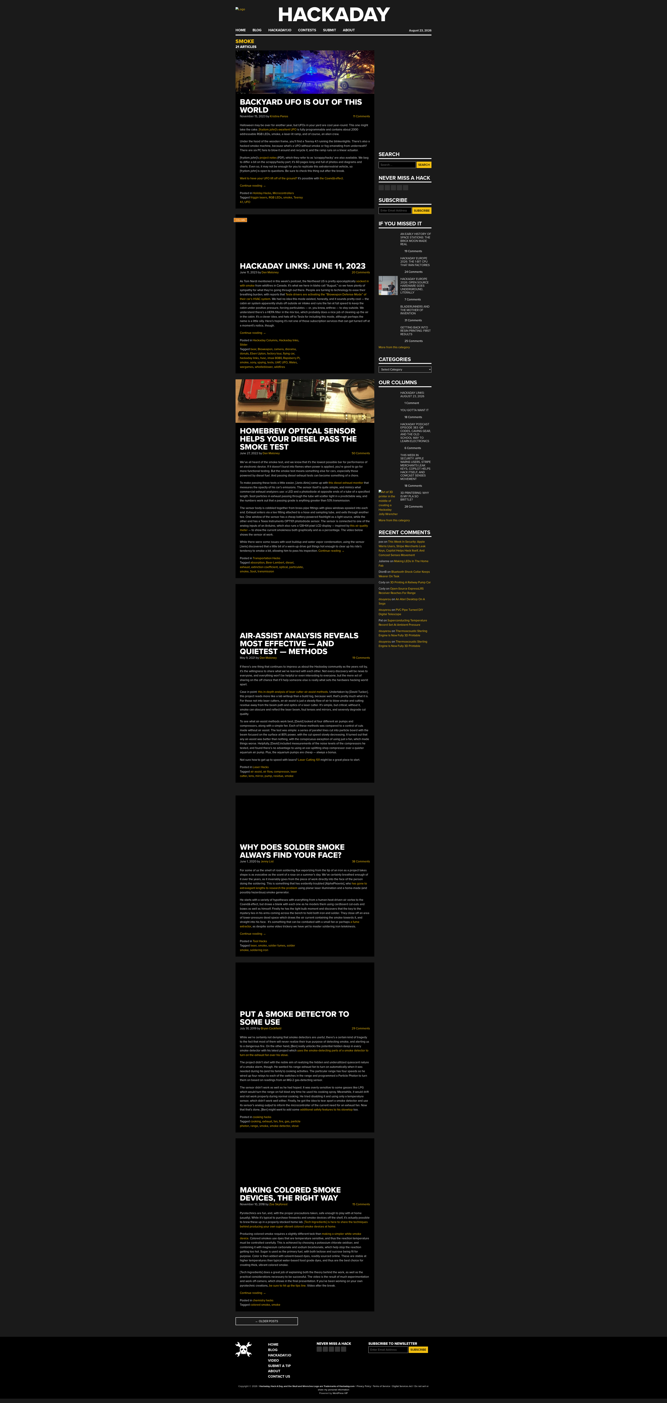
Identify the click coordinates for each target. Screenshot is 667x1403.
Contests (307, 30)
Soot (253, 571)
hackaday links (249, 358)
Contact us (405, 187)
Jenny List (267, 861)
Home (241, 30)
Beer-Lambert (275, 562)
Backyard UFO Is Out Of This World (301, 106)
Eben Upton (258, 353)
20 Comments (360, 272)
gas (287, 1121)
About (349, 30)
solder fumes (276, 945)
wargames (246, 367)
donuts (244, 353)
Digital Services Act (402, 1386)
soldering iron (259, 950)
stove (295, 1126)
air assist (256, 771)
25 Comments (413, 341)
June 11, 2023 (248, 272)
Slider (244, 344)
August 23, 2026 (420, 30)
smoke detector (280, 1126)
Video (273, 1360)
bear (253, 349)
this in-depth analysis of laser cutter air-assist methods (292, 692)
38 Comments (360, 861)
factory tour (274, 353)
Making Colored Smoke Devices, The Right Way (290, 1194)
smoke (287, 197)
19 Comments (361, 658)
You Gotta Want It (414, 410)
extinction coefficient (264, 567)
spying (261, 362)
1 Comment (411, 403)
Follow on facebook (381, 187)
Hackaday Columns (265, 340)
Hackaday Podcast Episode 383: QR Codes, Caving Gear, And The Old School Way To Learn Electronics (415, 432)
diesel (290, 562)
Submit (329, 30)
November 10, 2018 (252, 1204)
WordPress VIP (340, 1393)
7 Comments (412, 299)
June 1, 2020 (248, 861)
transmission (266, 571)
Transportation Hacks (266, 558)
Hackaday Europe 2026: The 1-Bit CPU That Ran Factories (415, 261)
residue (278, 776)
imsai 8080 (274, 358)
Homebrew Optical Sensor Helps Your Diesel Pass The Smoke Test (298, 439)
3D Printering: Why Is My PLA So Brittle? (414, 496)
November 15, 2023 (252, 116)
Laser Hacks (261, 767)
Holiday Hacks (262, 193)
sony (253, 362)
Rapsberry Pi (291, 358)
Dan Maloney (270, 272)
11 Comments (361, 116)
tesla (270, 362)
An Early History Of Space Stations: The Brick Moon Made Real (415, 239)
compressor (281, 771)
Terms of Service (381, 1386)
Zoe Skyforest (278, 1204)
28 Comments (413, 506)
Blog (257, 30)
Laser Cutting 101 (309, 760)
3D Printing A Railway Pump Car (410, 582)
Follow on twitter (387, 187)
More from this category (394, 347)
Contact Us (279, 1376)
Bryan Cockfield (271, 1028)
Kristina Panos (279, 116)
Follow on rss (399, 187)
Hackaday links (288, 340)
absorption (257, 562)
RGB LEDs (275, 197)
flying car (288, 353)
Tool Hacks (260, 941)
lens (251, 776)
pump (268, 776)
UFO (247, 202)
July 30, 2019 (248, 1028)
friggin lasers (258, 197)
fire (281, 1121)
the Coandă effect (331, 178)
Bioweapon (265, 349)
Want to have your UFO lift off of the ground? (268, 178)
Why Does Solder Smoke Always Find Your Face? (292, 851)
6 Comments (412, 448)
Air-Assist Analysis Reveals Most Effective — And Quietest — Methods (299, 643)
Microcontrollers (283, 193)
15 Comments (361, 1204)
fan (276, 1121)
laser (253, 945)
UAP (277, 362)
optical (283, 567)
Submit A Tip (279, 1366)
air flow (267, 771)
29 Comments (360, 1028)
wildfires (279, 367)
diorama (290, 349)
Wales (293, 362)
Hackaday (334, 14)
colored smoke (260, 1305)
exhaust (245, 567)
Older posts (266, 1321)
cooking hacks (262, 1117)
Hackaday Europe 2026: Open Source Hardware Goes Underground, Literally (414, 285)
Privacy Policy (364, 1386)
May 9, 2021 (247, 658)
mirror (259, 776)
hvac (263, 358)
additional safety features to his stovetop (326, 1109)
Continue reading (253, 185)
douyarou (385, 599)
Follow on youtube (393, 187)
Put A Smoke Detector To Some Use (294, 1018)
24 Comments (413, 272)
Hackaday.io (279, 30)
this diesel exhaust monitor (346, 483)
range (254, 1126)
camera (279, 349)
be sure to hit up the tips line (287, 1285)
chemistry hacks (263, 1300)
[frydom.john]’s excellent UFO (278, 129)
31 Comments (413, 320)
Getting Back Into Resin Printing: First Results (415, 331)
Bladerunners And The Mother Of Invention (415, 310)
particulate (296, 567)
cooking (255, 1121)
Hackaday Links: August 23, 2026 (412, 394)
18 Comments (413, 417)
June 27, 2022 (249, 453)
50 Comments (360, 453)
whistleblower (264, 367)
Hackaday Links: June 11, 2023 (303, 266)
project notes (268, 158)
